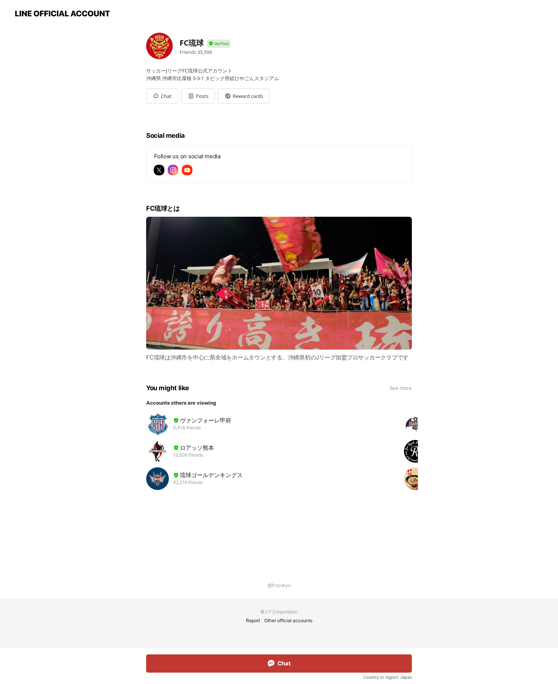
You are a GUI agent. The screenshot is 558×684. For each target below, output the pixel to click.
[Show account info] (218, 43)
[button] (198, 96)
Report (253, 620)
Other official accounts (288, 620)
